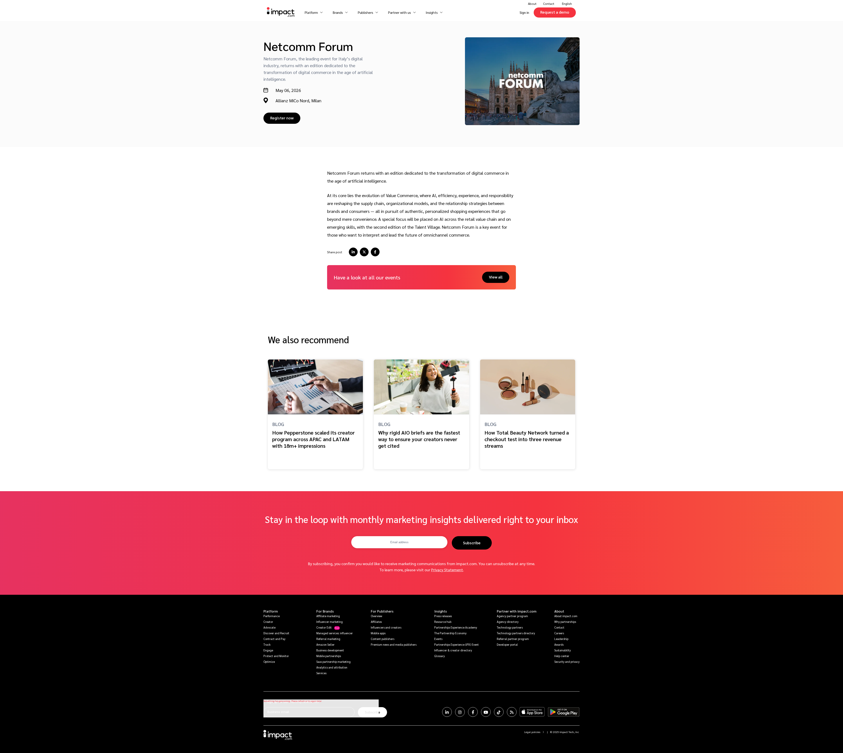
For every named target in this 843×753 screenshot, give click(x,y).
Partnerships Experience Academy (455, 627)
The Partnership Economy (450, 633)
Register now (282, 117)
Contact (548, 3)
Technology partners (510, 627)
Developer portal (507, 644)
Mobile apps (378, 633)
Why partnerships (565, 622)
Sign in (524, 12)
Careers (559, 633)
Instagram (460, 712)
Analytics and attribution (331, 667)
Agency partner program (512, 616)
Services (321, 673)
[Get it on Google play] (564, 712)
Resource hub (442, 622)
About (559, 611)
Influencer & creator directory (453, 650)
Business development (330, 650)
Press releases (443, 616)
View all (496, 276)
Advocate (269, 627)
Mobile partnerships (328, 656)
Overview (376, 616)
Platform (270, 611)
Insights (440, 611)
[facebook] (375, 252)
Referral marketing (328, 639)
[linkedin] (353, 252)
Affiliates (376, 622)
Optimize (269, 661)
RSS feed (511, 712)
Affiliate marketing (328, 616)
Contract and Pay (274, 639)
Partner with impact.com (517, 611)
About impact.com (565, 616)
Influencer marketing (329, 622)
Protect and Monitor (276, 656)
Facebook (472, 712)
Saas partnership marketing (333, 661)
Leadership (561, 639)
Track (266, 644)
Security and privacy (567, 661)
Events (438, 639)
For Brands (325, 611)
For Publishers (382, 611)
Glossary (439, 656)
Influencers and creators (386, 627)
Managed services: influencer (334, 633)
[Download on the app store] (532, 712)
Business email (278, 711)
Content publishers (382, 639)
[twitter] (364, 252)
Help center (561, 656)
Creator (268, 622)
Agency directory (508, 622)
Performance (271, 616)
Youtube (485, 712)
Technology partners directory (516, 633)
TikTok (498, 712)
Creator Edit (324, 627)
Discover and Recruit (276, 633)
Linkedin (447, 712)
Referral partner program (513, 639)
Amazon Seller (325, 644)
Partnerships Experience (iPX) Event (456, 644)
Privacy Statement (447, 569)
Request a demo (554, 11)
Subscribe (472, 542)
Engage (268, 650)
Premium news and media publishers (393, 644)
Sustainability (562, 650)
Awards (559, 644)
